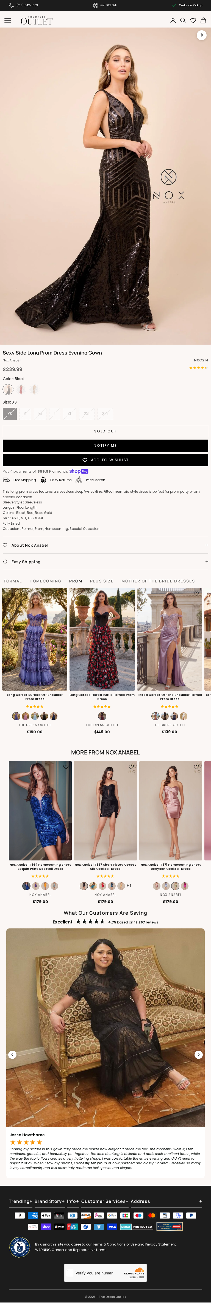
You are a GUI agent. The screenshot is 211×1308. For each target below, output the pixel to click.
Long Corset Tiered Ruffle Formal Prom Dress (102, 697)
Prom (75, 581)
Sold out (105, 431)
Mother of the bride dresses (158, 581)
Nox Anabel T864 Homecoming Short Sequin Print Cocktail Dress (40, 867)
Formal (13, 581)
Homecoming (46, 581)
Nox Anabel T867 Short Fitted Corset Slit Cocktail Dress (105, 867)
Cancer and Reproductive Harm (79, 1249)
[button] (102, 707)
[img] (35, 707)
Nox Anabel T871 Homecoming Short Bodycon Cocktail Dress (171, 867)
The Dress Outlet (34, 725)
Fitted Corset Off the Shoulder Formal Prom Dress (169, 697)
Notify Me (105, 445)
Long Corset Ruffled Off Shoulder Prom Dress (35, 697)
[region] (105, 1055)
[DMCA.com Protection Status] (136, 1226)
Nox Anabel (12, 360)
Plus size (102, 581)
